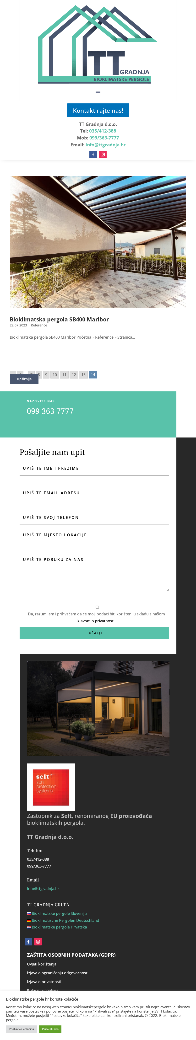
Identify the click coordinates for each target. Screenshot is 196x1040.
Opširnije (24, 379)
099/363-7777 (104, 138)
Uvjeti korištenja (41, 964)
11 (64, 374)
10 (55, 374)
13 (83, 374)
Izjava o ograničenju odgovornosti (57, 973)
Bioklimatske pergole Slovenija (59, 913)
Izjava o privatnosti (44, 981)
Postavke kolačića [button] (21, 1029)
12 (74, 374)
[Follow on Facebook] (93, 154)
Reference (39, 325)
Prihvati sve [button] (50, 1029)
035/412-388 (102, 131)
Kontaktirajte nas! (98, 110)
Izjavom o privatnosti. (95, 621)
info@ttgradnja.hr (106, 145)
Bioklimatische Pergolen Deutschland (65, 920)
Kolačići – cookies (42, 990)
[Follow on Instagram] (103, 154)
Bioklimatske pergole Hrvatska (59, 927)
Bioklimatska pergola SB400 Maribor (59, 319)
